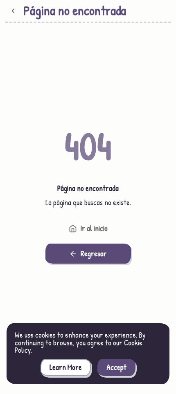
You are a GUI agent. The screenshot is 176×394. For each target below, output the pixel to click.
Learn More (66, 367)
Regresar (94, 253)
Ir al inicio (94, 228)
